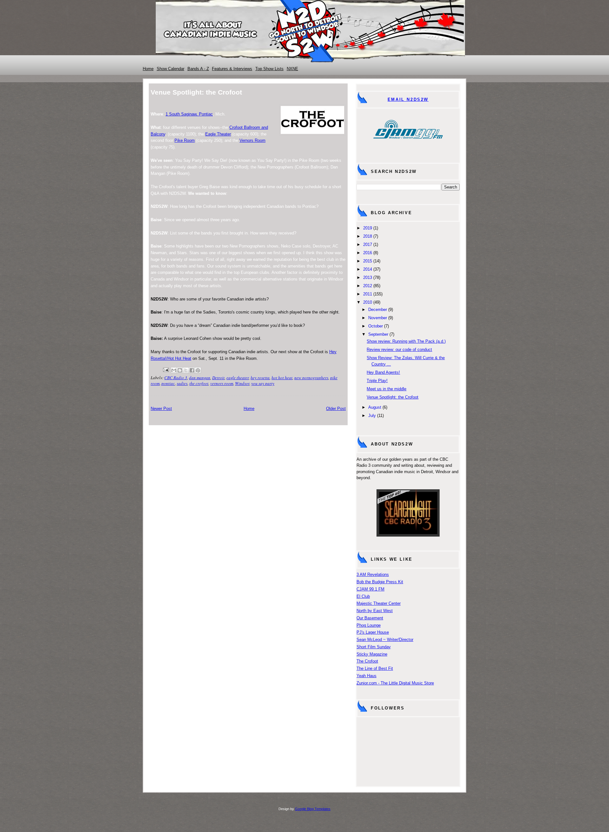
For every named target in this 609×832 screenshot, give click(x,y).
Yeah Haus (367, 675)
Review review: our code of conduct (399, 349)
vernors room (221, 383)
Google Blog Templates (313, 809)
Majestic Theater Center (379, 603)
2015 (367, 261)
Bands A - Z (198, 68)
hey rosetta (260, 377)
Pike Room (184, 140)
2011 (367, 294)
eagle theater (237, 377)
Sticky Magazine (372, 654)
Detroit (218, 377)
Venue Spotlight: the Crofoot (392, 397)
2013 (367, 277)
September (378, 334)
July (372, 415)
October (375, 326)
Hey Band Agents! (383, 372)
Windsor (242, 383)
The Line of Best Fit (375, 668)
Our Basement (370, 618)
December (377, 309)
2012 (367, 285)
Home (148, 68)
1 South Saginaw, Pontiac (189, 114)
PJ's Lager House (373, 632)
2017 (367, 244)
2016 (367, 252)
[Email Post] (165, 369)
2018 (367, 236)
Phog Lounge (369, 625)
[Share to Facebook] (192, 370)
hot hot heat (282, 377)
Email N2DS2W (408, 99)
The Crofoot (367, 661)
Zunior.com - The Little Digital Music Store (395, 683)
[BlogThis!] (180, 370)
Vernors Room (252, 140)
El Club (363, 596)
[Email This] (174, 370)
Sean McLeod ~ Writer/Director (385, 639)
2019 (367, 228)
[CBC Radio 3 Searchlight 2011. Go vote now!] (408, 535)
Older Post (336, 408)
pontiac (168, 383)
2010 (367, 302)
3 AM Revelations (373, 574)
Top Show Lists (269, 68)
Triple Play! (377, 380)
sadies (182, 383)
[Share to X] (186, 370)
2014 (367, 269)
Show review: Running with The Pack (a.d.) (406, 341)
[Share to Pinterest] (198, 370)
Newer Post (161, 408)
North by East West (375, 610)
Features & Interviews (232, 68)
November (377, 317)
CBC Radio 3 (175, 377)
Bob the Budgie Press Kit (380, 581)
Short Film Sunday (374, 646)
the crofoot (198, 383)
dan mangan (199, 377)
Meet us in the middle (386, 388)
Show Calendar (170, 68)
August (374, 407)
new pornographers (311, 377)
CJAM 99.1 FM (370, 589)
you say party (262, 383)
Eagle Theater (218, 134)
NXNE (292, 68)
